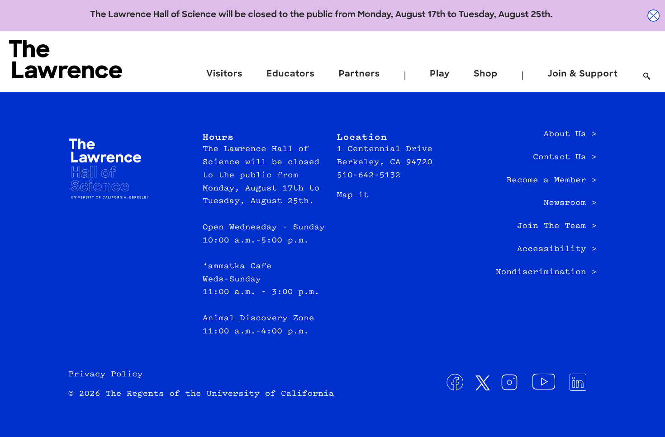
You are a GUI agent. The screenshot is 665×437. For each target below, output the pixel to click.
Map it (353, 195)
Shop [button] (486, 74)
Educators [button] (290, 74)
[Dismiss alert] (653, 15)
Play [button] (440, 74)
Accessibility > (557, 249)
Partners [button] (359, 74)
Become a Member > (551, 180)
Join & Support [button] (582, 74)
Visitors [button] (224, 74)
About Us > (570, 134)
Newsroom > (570, 203)
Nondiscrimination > (546, 272)
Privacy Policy (105, 374)
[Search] (646, 77)
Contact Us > (565, 157)
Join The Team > (557, 226)
